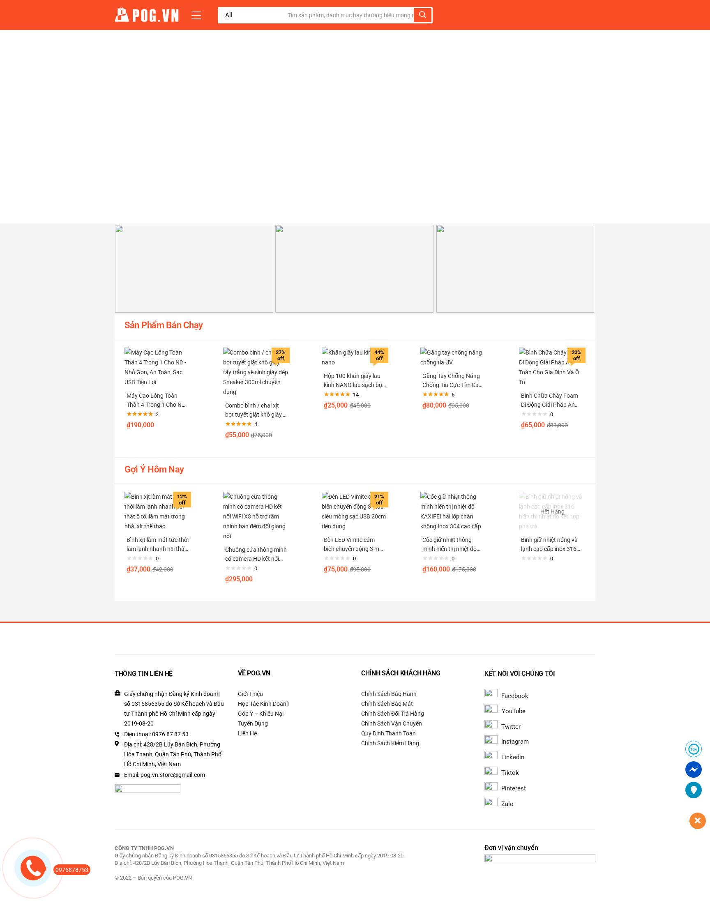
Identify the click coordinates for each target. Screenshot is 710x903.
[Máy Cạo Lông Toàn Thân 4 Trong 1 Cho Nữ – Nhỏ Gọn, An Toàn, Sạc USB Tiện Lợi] (157, 367)
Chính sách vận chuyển (391, 723)
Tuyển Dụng (253, 723)
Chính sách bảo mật (387, 703)
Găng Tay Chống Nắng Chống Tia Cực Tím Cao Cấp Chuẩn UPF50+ (452, 385)
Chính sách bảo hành (389, 694)
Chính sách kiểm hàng (390, 743)
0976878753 (71, 869)
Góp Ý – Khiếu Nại (261, 713)
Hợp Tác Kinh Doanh (264, 703)
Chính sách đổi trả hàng (392, 713)
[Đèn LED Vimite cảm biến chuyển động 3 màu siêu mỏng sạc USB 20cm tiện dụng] (355, 511)
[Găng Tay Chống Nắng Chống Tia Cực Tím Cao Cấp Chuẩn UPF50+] (453, 357)
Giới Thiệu (250, 694)
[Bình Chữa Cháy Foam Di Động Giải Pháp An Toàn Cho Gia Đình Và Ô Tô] (552, 367)
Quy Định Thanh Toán (388, 733)
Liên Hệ (247, 733)
